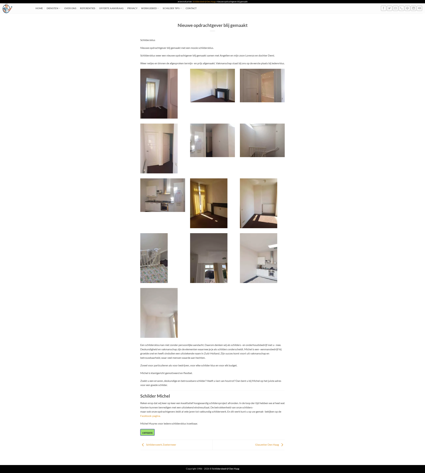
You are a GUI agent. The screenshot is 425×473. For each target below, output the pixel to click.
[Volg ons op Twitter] (389, 8)
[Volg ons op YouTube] (419, 8)
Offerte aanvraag (111, 8)
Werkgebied (149, 8)
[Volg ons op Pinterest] (407, 8)
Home (39, 8)
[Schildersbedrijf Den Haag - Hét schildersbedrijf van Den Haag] (16, 8)
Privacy (132, 8)
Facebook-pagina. (150, 415)
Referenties (87, 8)
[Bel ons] (401, 8)
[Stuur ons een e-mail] (395, 8)
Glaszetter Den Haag (267, 444)
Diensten (52, 8)
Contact (191, 8)
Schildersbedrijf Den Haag (204, 1)
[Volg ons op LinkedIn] (413, 8)
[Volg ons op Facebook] (383, 8)
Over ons (70, 8)
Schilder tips (171, 8)
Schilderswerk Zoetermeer (161, 444)
